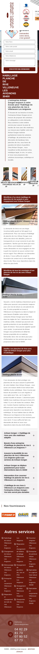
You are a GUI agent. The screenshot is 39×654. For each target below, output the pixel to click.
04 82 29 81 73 (12, 8)
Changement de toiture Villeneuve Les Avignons (8, 556)
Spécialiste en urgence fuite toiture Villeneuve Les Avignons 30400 (33, 577)
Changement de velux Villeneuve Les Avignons (21, 591)
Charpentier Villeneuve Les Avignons (21, 603)
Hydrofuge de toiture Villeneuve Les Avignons (8, 543)
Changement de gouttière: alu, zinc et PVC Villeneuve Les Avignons (21, 573)
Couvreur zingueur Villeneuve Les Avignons (32, 543)
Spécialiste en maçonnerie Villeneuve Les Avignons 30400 (33, 596)
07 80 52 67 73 (12, 22)
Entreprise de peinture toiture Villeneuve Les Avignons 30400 (33, 559)
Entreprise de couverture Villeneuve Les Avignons (8, 585)
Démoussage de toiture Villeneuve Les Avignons (8, 570)
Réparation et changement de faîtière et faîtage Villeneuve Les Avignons (21, 552)
